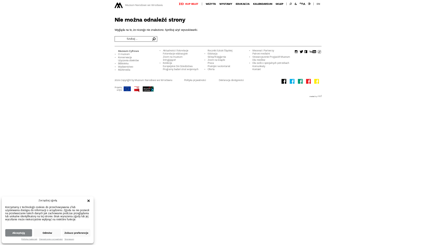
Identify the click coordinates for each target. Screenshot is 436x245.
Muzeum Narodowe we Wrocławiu (144, 5)
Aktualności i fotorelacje (175, 51)
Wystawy (225, 4)
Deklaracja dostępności (231, 80)
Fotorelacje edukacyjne (175, 54)
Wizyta (211, 4)
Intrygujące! (169, 60)
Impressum (69, 239)
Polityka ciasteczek (29, 239)
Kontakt (256, 69)
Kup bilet (191, 4)
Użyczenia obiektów (128, 61)
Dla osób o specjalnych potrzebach (270, 63)
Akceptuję (18, 233)
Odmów (47, 233)
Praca (211, 63)
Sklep (279, 4)
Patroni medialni (261, 54)
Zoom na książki (216, 60)
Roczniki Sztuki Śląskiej (220, 51)
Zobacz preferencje (76, 233)
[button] (88, 200)
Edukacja (243, 4)
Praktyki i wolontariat (219, 66)
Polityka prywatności (195, 80)
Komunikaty (258, 66)
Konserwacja (125, 57)
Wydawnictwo (125, 67)
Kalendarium (262, 4)
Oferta (211, 69)
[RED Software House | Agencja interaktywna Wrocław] (320, 96)
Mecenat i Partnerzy (263, 51)
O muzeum (124, 54)
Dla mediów (258, 60)
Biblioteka (123, 64)
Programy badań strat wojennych (180, 69)
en (318, 4)
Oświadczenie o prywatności (51, 239)
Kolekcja (167, 63)
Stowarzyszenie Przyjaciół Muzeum (271, 57)
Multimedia (124, 70)
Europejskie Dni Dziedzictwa (178, 66)
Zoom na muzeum (173, 57)
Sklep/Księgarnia (217, 57)
